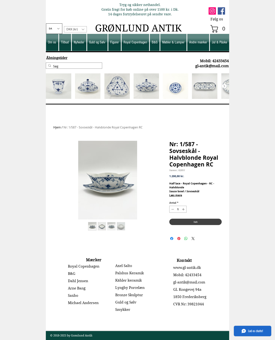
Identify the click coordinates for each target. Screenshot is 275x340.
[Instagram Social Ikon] (212, 11)
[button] (219, 29)
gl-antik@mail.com (212, 66)
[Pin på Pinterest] (179, 238)
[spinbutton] (178, 209)
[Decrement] (172, 209)
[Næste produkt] (224, 86)
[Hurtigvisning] (58, 86)
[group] (137, 86)
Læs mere (175, 195)
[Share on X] (193, 238)
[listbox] (75, 29)
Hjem (57, 127)
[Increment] (183, 209)
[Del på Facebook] (171, 238)
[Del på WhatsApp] (186, 238)
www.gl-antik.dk (187, 267)
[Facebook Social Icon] (221, 11)
